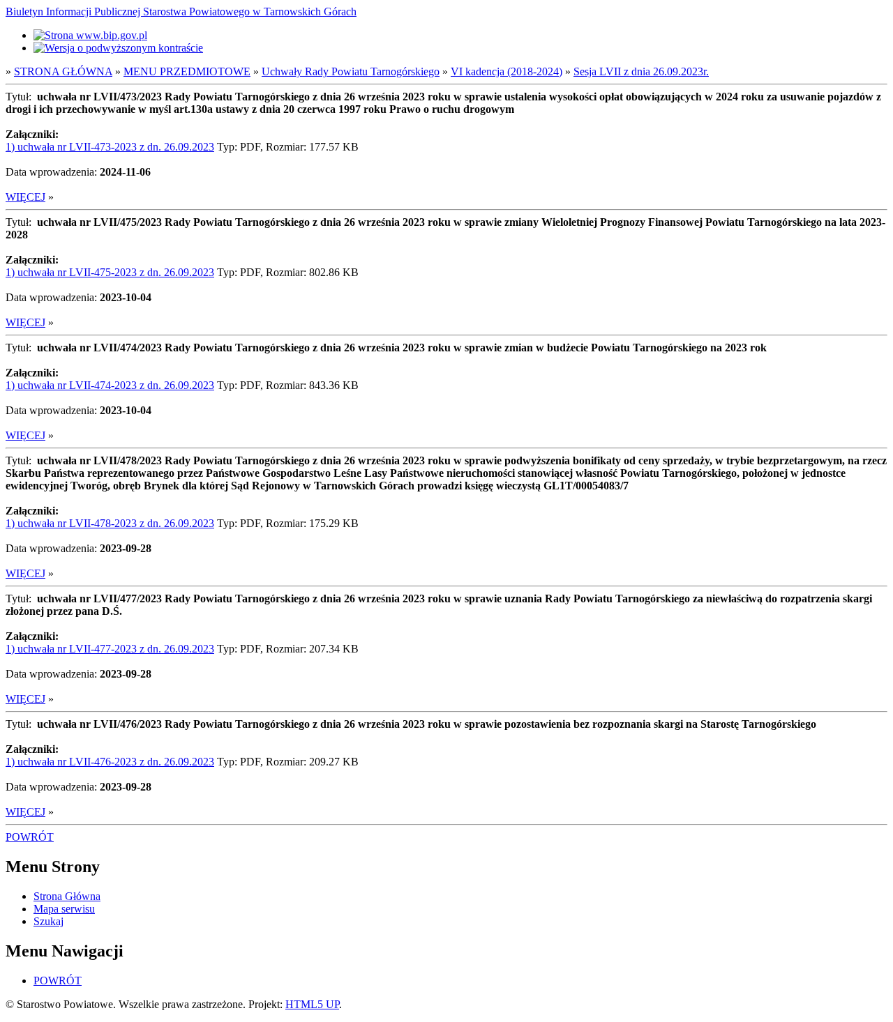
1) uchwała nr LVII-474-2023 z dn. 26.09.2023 (110, 385)
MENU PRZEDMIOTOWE (186, 71)
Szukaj (48, 921)
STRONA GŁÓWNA (63, 71)
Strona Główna (66, 896)
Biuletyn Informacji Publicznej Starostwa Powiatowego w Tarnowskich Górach (181, 11)
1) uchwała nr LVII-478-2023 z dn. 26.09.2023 (110, 523)
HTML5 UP (312, 1004)
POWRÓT (30, 837)
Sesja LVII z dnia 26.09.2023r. (641, 71)
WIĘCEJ (25, 197)
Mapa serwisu (64, 909)
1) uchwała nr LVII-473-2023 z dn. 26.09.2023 (110, 147)
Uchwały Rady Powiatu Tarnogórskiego (351, 71)
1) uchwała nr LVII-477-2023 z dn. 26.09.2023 (110, 649)
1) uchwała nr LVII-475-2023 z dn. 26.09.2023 (110, 272)
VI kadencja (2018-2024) (506, 71)
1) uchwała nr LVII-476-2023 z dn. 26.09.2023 (110, 762)
